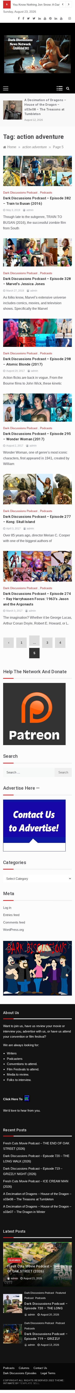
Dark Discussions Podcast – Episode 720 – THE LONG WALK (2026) (46, 1308)
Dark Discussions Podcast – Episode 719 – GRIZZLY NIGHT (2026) (46, 1338)
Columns (24, 1368)
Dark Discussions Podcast (20, 192)
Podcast (29, 1298)
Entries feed (11, 915)
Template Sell (29, 1383)
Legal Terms (48, 1373)
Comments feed (14, 922)
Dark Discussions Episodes (19, 1373)
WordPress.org (13, 929)
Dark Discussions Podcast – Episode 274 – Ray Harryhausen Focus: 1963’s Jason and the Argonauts (37, 599)
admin (30, 210)
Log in (7, 907)
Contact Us (40, 1368)
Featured (14, 1260)
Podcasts (46, 192)
